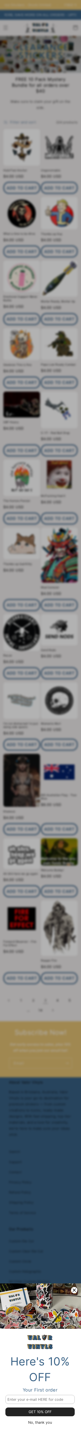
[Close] (74, 1290)
